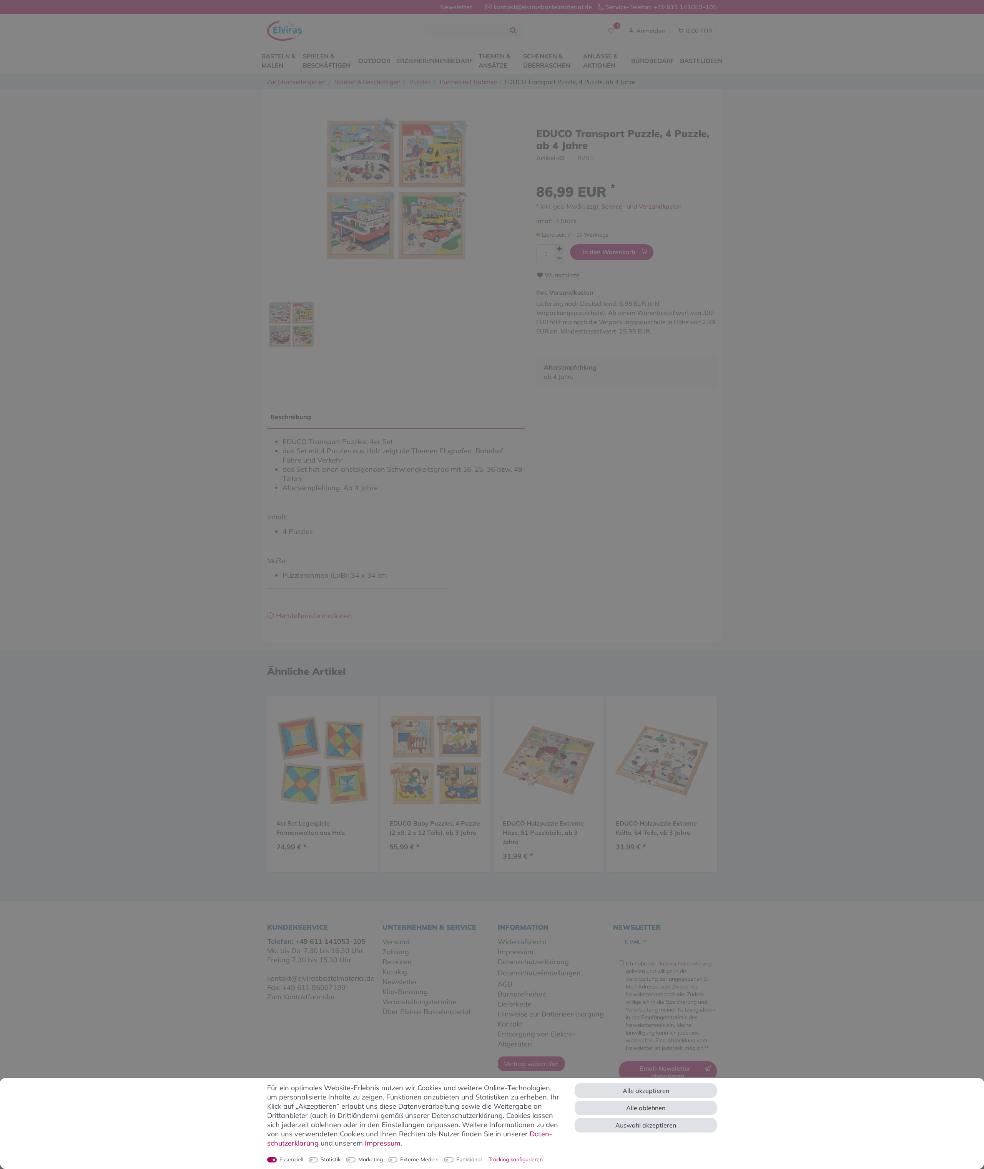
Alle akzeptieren (646, 1090)
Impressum (383, 1143)
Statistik (331, 1159)
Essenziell (291, 1159)
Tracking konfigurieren (516, 1159)
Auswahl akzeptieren (645, 1125)
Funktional (469, 1159)
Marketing (370, 1159)
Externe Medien (419, 1159)
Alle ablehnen (645, 1108)
